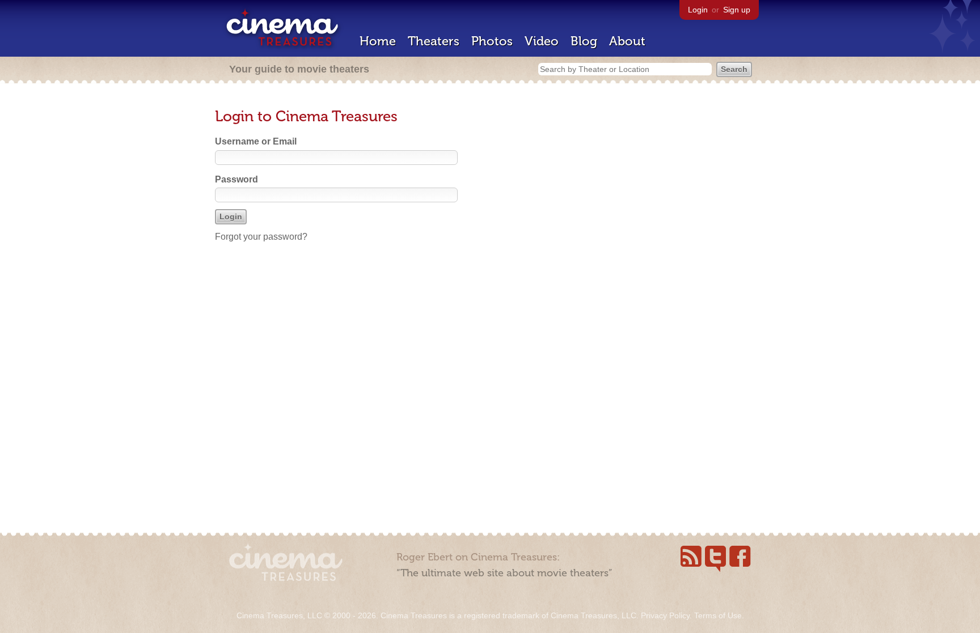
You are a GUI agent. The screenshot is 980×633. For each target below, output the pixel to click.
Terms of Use (718, 615)
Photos (492, 41)
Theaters (433, 41)
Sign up (736, 9)
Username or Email (256, 141)
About (627, 41)
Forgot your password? (261, 236)
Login (698, 9)
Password (236, 179)
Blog (584, 41)
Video (542, 41)
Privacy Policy (665, 615)
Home (378, 41)
